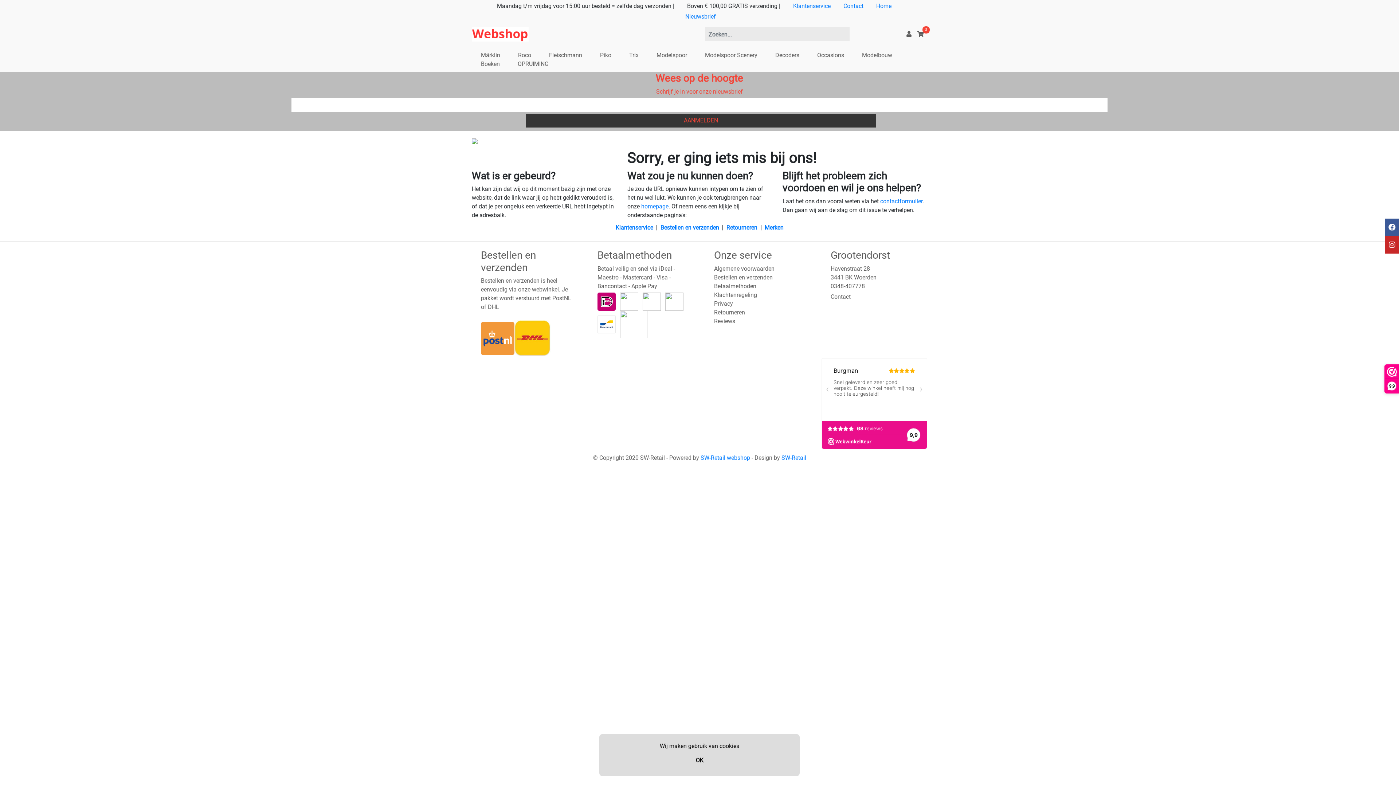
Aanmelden (701, 120)
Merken (774, 227)
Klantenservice (812, 6)
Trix (634, 55)
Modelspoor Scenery (731, 55)
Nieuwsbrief (700, 16)
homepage (655, 206)
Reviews (724, 321)
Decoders (787, 55)
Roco (524, 55)
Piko (605, 55)
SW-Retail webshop (725, 457)
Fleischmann (565, 55)
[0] (920, 34)
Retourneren (741, 227)
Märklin (490, 55)
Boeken (490, 63)
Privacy (723, 303)
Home (883, 6)
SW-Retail (793, 457)
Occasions (830, 55)
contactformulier (901, 201)
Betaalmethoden (735, 286)
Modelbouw (877, 55)
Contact (853, 6)
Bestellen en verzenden (690, 227)
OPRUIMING (533, 63)
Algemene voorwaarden (744, 268)
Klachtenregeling (735, 294)
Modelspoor (672, 55)
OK (700, 760)
